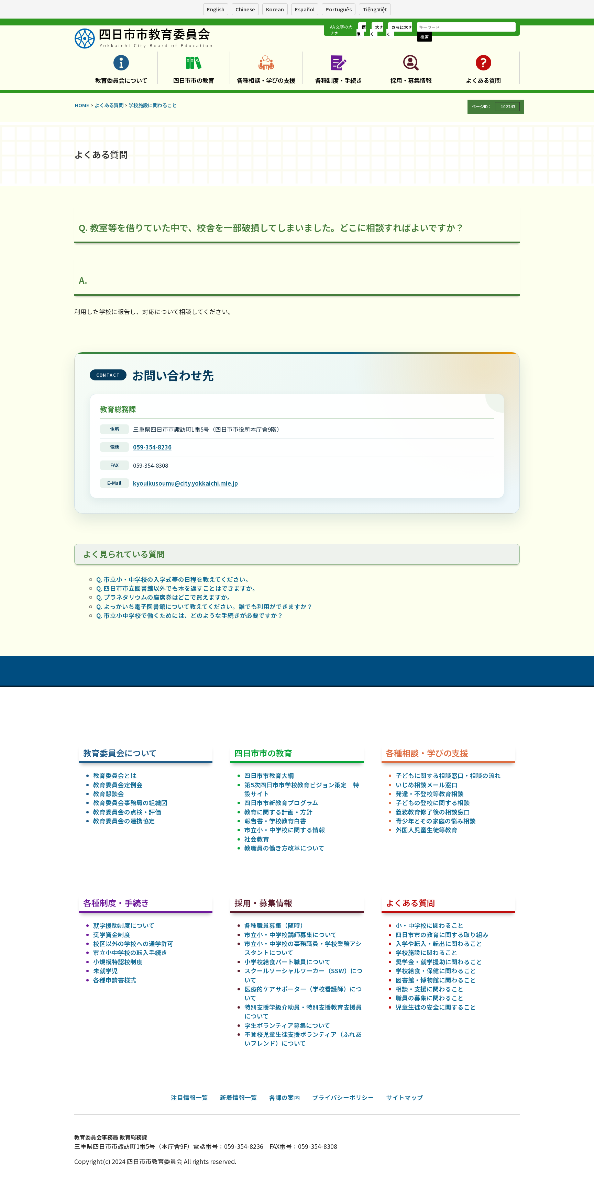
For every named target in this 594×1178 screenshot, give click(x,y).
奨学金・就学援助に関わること (439, 961)
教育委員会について (121, 80)
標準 (361, 30)
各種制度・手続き (338, 80)
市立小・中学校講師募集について (290, 934)
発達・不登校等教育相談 (430, 793)
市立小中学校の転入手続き (130, 952)
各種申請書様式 (114, 980)
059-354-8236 (152, 447)
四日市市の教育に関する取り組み (442, 934)
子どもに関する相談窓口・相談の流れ (448, 775)
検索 (424, 37)
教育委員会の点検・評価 (127, 812)
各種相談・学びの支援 (266, 80)
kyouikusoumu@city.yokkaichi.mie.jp (185, 483)
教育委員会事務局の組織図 (130, 802)
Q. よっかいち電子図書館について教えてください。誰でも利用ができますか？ (204, 606)
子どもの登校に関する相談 (433, 802)
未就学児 (105, 970)
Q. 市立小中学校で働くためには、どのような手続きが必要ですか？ (189, 615)
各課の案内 (284, 1097)
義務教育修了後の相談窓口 (433, 812)
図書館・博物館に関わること (436, 980)
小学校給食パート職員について (287, 961)
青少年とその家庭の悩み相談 (436, 820)
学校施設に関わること (427, 952)
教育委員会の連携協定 (124, 820)
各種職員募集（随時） (275, 925)
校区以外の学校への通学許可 (133, 943)
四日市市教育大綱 (269, 775)
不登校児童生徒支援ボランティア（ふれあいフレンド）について (303, 1038)
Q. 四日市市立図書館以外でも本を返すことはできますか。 (177, 588)
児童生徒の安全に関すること (436, 1007)
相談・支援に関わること (430, 989)
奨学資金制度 (111, 934)
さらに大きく (399, 30)
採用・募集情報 (410, 80)
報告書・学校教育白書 (275, 820)
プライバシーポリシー (343, 1097)
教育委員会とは (114, 775)
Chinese (245, 9)
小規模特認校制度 (118, 961)
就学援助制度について (124, 925)
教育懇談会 (108, 793)
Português (339, 9)
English (215, 9)
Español (305, 9)
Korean (275, 9)
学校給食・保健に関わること (436, 970)
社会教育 (256, 839)
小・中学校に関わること (430, 925)
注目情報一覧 (189, 1097)
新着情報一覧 (238, 1097)
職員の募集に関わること (430, 997)
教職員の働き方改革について (284, 848)
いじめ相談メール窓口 (427, 784)
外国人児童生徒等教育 (427, 829)
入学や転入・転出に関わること (439, 943)
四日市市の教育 (193, 80)
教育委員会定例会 (118, 784)
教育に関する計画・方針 (278, 812)
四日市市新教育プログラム (281, 802)
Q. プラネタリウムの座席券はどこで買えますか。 (164, 597)
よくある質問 (483, 80)
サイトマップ (404, 1097)
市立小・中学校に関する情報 (284, 829)
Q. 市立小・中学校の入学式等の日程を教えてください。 (174, 579)
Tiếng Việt (375, 9)
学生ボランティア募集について (287, 1025)
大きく (376, 30)
